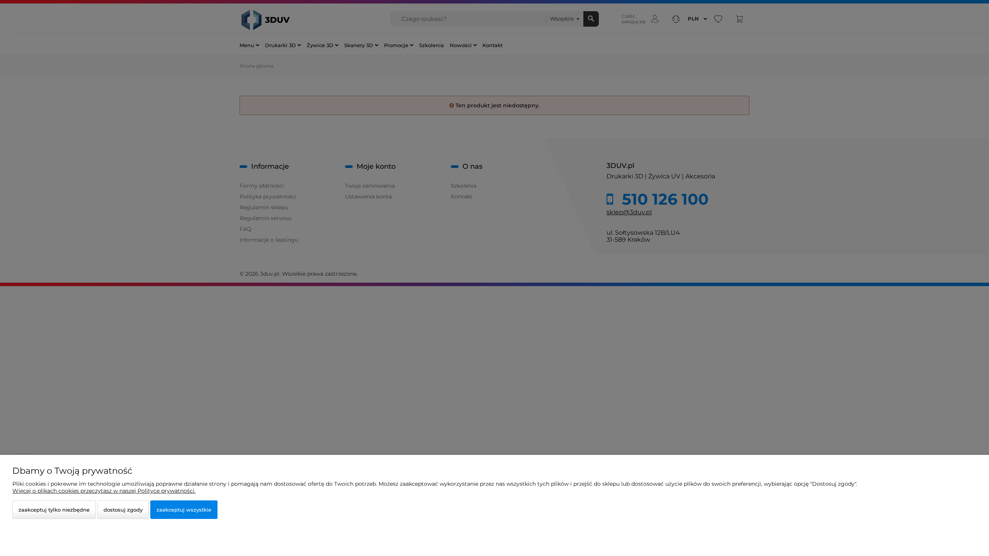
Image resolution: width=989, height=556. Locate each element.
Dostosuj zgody (123, 510)
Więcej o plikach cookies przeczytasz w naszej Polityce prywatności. (103, 490)
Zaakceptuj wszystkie (183, 510)
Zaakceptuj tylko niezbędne (54, 510)
